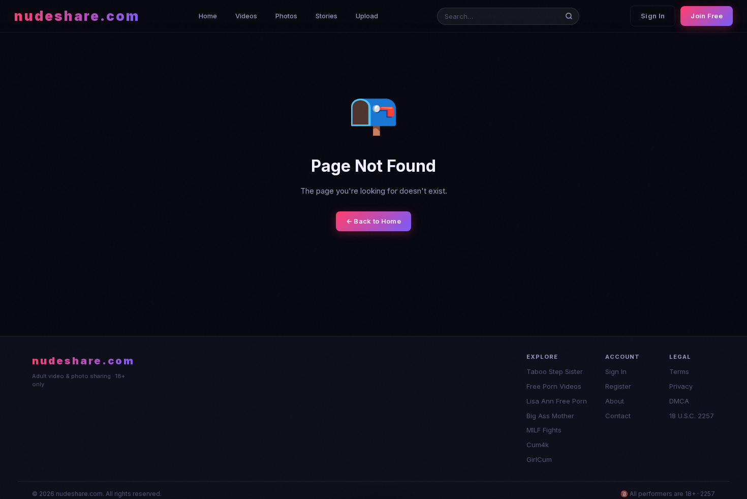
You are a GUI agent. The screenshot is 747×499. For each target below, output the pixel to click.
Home (208, 16)
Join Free (707, 16)
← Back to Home (373, 221)
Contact (618, 416)
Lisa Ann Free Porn (556, 401)
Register (618, 386)
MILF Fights (544, 430)
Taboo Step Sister (554, 371)
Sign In (653, 16)
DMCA (679, 401)
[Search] (571, 16)
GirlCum (539, 459)
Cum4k (537, 445)
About (614, 401)
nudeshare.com (77, 16)
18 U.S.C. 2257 (691, 416)
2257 (707, 493)
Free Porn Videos (553, 386)
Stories (326, 16)
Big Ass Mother (550, 416)
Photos (286, 16)
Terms (679, 371)
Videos (246, 16)
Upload (367, 16)
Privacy (681, 386)
